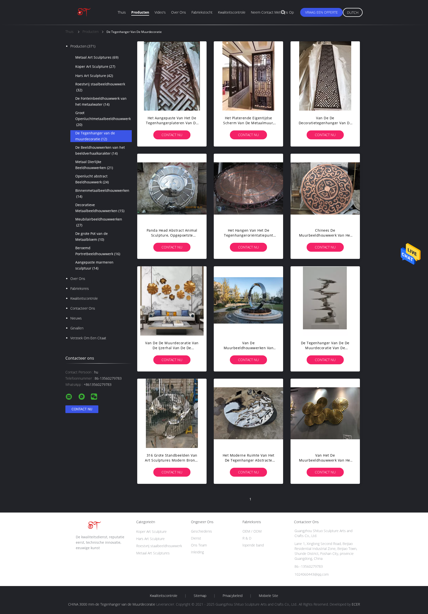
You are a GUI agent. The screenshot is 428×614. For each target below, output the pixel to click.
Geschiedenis (201, 531)
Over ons (178, 12)
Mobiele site (268, 595)
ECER (356, 604)
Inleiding (197, 552)
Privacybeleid (232, 595)
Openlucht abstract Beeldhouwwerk (92, 179)
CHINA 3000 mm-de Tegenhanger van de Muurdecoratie (111, 604)
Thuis (122, 12)
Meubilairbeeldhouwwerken (98, 222)
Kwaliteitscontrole (231, 12)
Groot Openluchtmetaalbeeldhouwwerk (103, 118)
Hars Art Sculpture (94, 75)
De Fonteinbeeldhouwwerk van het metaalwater (101, 101)
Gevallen (76, 328)
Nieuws (76, 318)
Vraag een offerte (321, 12)
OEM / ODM (252, 531)
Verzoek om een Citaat (88, 338)
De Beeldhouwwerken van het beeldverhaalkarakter (100, 150)
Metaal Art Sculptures (96, 57)
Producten (140, 12)
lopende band (253, 545)
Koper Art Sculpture (95, 66)
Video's (160, 12)
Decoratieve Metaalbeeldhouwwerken (99, 207)
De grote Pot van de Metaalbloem (91, 236)
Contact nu (171, 134)
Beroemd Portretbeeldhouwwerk (97, 251)
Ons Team (199, 545)
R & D (246, 538)
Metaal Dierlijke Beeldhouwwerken (94, 164)
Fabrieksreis (79, 288)
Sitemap (200, 595)
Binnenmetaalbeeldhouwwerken (102, 193)
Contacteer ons (82, 308)
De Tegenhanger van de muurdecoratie (95, 136)
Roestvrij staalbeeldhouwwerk (100, 87)
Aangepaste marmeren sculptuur (94, 265)
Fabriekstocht (202, 12)
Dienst (196, 538)
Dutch (352, 12)
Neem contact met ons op (272, 12)
